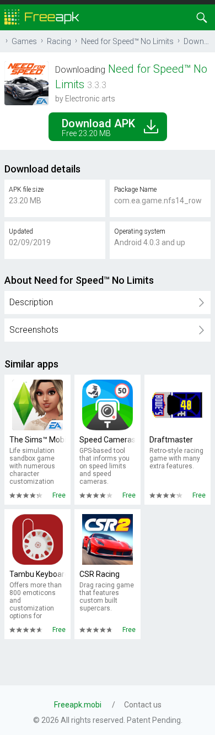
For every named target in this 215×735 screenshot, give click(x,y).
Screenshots (33, 330)
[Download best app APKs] (41, 16)
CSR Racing (99, 574)
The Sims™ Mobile (37, 439)
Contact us (143, 704)
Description (31, 302)
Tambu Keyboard (37, 574)
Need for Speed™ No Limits (127, 41)
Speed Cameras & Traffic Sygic (107, 439)
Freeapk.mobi (77, 704)
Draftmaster (171, 439)
